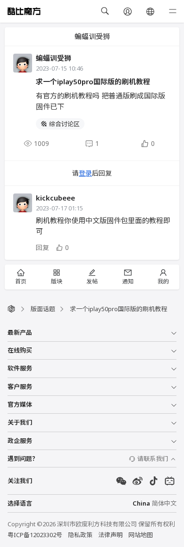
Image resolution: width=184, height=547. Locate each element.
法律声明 (110, 535)
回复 (42, 247)
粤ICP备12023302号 (35, 535)
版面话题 (43, 309)
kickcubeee (55, 197)
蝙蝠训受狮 (53, 58)
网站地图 (140, 535)
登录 (85, 173)
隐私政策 (80, 535)
